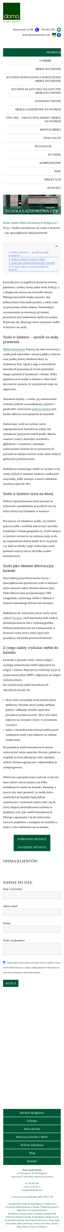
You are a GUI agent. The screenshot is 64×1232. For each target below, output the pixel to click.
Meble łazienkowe (14, 349)
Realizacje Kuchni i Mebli (32, 1136)
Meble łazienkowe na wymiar (38, 109)
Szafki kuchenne (48, 101)
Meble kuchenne (48, 69)
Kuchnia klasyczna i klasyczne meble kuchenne (36, 91)
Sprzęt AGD (52, 179)
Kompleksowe (50, 162)
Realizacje (43, 146)
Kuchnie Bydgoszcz (32, 1112)
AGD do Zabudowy (32, 1145)
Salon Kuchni (32, 1128)
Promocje (53, 52)
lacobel (17, 618)
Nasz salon (52, 137)
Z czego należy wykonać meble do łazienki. (29, 268)
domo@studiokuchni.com (36, 34)
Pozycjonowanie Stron (38, 1210)
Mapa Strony (22, 1210)
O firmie (45, 60)
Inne (57, 171)
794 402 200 (48, 29)
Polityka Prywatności (49, 1207)
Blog (32, 1153)
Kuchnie (54, 154)
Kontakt (54, 187)
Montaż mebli (50, 129)
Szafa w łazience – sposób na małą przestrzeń (28, 254)
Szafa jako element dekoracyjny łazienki (33, 263)
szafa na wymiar (41, 409)
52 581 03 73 (35, 1187)
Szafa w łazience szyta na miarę (28, 259)
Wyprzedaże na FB (23, 29)
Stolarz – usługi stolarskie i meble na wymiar (33, 119)
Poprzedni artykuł (32, 839)
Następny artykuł (32, 847)
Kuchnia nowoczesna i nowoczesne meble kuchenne (33, 79)
